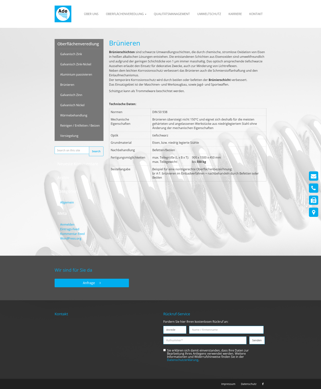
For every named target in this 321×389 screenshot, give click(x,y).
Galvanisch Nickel (72, 105)
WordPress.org (70, 238)
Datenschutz (249, 384)
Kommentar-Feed (72, 234)
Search (96, 151)
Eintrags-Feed (69, 229)
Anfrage (89, 283)
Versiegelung (69, 136)
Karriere (235, 14)
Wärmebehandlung (73, 115)
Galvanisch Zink (71, 54)
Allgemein (67, 202)
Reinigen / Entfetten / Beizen (80, 125)
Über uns (91, 14)
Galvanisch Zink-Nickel (75, 64)
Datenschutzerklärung (182, 360)
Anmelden (67, 224)
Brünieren (67, 85)
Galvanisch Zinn (71, 95)
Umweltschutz (209, 14)
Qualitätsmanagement (172, 14)
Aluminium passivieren (76, 74)
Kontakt (256, 14)
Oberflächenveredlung (125, 14)
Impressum (228, 384)
